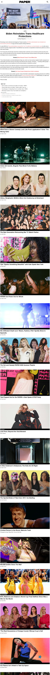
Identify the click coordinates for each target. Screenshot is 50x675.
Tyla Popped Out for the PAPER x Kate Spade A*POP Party (20, 397)
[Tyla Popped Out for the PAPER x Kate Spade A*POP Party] (25, 382)
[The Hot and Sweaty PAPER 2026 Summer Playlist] (25, 350)
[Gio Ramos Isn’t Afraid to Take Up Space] (25, 650)
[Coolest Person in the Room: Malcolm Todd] (25, 515)
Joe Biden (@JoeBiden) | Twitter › (7, 96)
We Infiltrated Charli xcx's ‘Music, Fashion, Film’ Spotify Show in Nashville (23, 332)
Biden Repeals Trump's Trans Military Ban (27, 57)
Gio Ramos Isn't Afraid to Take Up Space (14, 665)
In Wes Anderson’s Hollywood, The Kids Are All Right (19, 466)
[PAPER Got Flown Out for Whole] (25, 281)
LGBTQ (25, 31)
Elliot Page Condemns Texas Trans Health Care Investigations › (14, 90)
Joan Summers (4, 499)
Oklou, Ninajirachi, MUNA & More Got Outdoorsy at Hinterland (22, 198)
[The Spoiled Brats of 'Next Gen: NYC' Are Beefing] (25, 482)
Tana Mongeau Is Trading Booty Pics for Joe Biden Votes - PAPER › (15, 88)
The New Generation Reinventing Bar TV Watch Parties (19, 232)
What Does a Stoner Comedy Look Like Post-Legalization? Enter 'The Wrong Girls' (24, 130)
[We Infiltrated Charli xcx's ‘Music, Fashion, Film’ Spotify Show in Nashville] (25, 315)
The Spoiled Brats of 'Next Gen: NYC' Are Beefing (17, 498)
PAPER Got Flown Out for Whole (11, 296)
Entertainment (4, 127)
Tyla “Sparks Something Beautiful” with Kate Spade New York (21, 264)
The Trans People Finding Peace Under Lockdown (27, 71)
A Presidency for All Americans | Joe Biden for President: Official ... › (12, 95)
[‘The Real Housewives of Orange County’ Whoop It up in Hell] (25, 615)
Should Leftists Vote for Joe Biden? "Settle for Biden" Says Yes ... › (15, 87)
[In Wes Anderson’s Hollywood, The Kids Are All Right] (25, 450)
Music (2, 294)
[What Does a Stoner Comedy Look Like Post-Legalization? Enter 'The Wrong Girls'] (25, 114)
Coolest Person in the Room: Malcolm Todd (15, 530)
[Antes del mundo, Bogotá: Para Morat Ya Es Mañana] (25, 150)
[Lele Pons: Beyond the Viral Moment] (25, 416)
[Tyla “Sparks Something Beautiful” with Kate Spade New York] (25, 249)
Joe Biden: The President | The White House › (8, 93)
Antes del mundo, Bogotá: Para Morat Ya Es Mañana (18, 166)
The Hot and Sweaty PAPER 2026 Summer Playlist (17, 365)
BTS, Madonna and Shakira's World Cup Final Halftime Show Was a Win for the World (23, 598)
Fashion (2, 395)
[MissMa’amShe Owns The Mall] (25, 549)
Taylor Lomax (3, 133)
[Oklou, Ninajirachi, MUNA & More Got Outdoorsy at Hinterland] (25, 182)
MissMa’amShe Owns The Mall (11, 564)
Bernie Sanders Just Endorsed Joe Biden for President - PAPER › (14, 85)
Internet (3, 429)
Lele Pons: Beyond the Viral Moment (13, 431)
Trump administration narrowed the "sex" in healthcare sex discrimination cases (25, 46)
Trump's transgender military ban (29, 75)
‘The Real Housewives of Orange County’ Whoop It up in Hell (21, 631)
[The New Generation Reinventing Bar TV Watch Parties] (25, 217)
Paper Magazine (22, 38)
